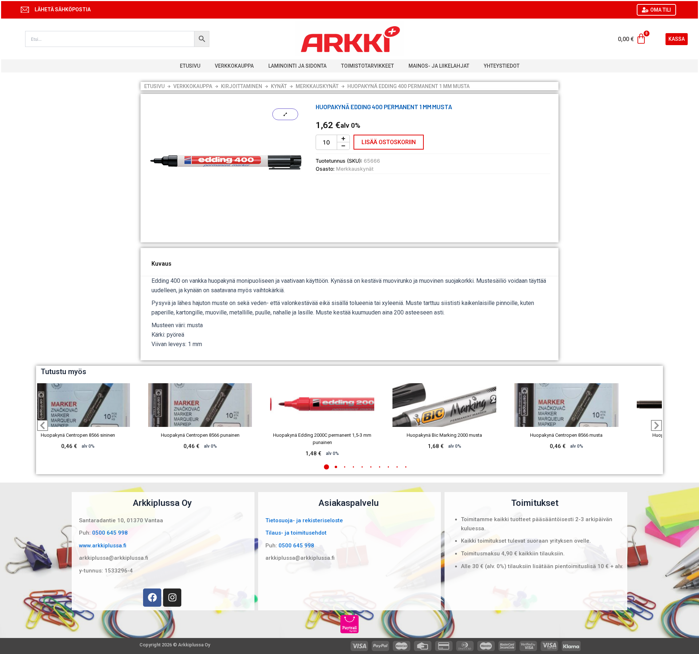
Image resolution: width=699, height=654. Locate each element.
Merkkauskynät (317, 86)
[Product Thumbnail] (285, 114)
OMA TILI (660, 10)
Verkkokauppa (234, 66)
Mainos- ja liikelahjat (438, 66)
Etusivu (190, 66)
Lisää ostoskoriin (389, 142)
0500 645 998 (110, 533)
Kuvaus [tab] (161, 263)
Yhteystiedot (502, 66)
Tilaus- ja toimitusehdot (296, 533)
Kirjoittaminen (241, 86)
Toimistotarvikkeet (367, 66)
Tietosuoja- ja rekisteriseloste (304, 520)
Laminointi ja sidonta (297, 66)
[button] (326, 466)
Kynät (279, 86)
